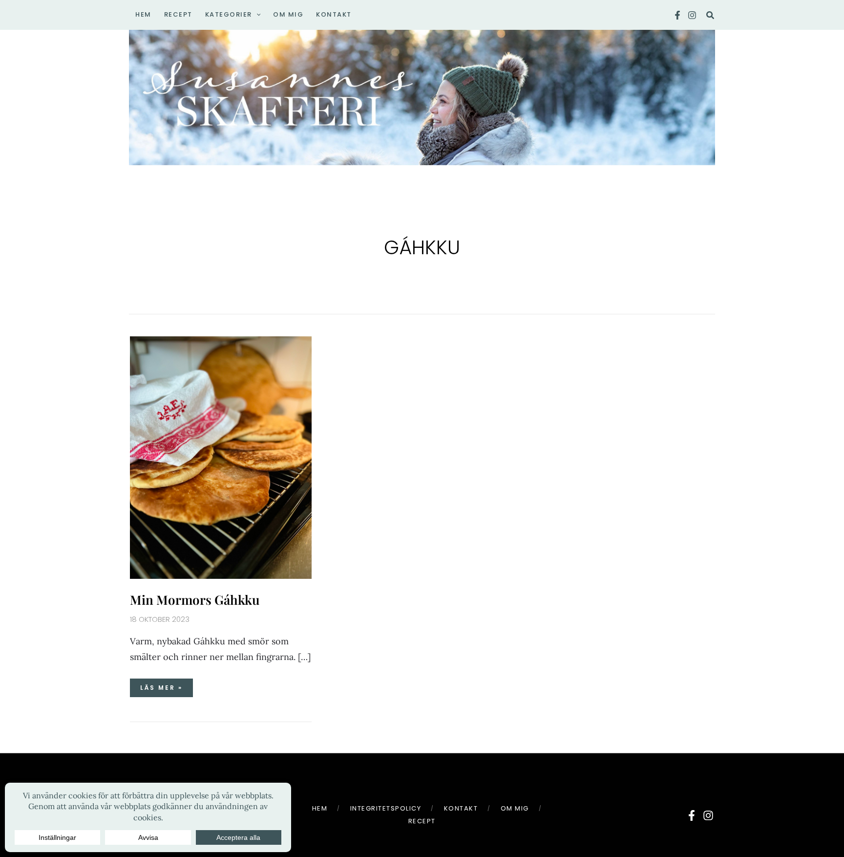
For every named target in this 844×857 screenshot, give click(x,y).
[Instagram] (692, 15)
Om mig (515, 808)
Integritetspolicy (386, 808)
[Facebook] (677, 15)
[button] (256, 14)
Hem (320, 808)
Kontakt (461, 808)
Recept (422, 821)
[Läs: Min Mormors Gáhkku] (221, 456)
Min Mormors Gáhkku (195, 599)
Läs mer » (161, 685)
